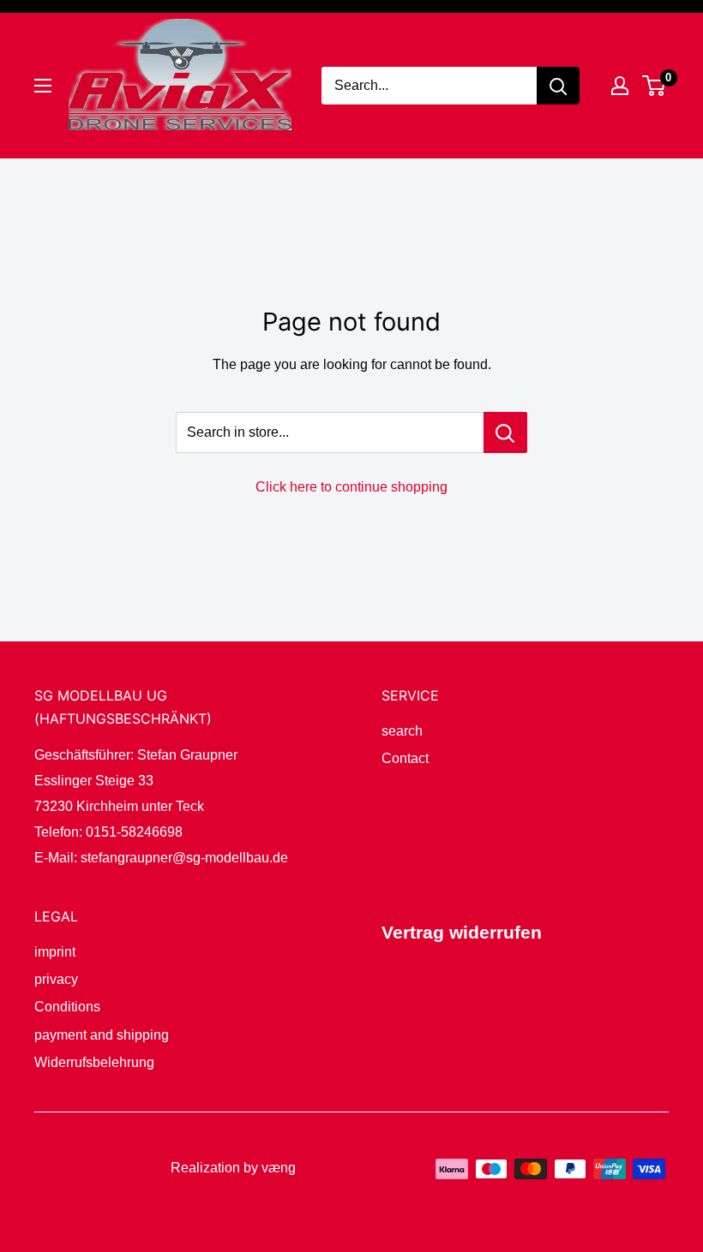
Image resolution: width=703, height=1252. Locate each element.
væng (278, 1167)
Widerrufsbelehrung (94, 1062)
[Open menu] (42, 85)
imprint (54, 952)
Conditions (67, 1006)
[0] (654, 85)
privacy (56, 979)
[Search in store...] (505, 432)
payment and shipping (101, 1035)
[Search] (558, 85)
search (402, 731)
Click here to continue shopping (351, 487)
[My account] (619, 85)
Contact (405, 758)
